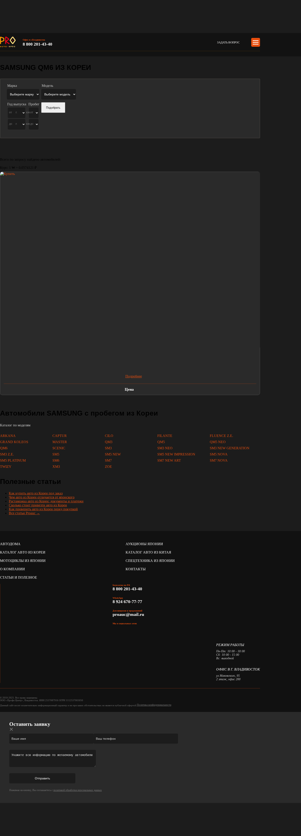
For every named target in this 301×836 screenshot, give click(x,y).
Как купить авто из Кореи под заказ (36, 493)
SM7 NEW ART (169, 460)
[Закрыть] (11, 729)
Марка (12, 85)
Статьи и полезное (18, 577)
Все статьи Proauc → (24, 513)
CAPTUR (59, 436)
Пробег (33, 104)
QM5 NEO (218, 442)
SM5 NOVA (219, 454)
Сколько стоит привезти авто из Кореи (38, 505)
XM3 (56, 466)
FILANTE (164, 436)
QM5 (161, 442)
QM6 (3, 448)
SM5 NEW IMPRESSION (176, 454)
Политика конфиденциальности (154, 704)
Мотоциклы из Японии (23, 561)
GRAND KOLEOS (14, 442)
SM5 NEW (113, 454)
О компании (12, 569)
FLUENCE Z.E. (221, 436)
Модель (47, 85)
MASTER (59, 442)
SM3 (108, 448)
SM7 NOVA (219, 460)
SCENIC (58, 448)
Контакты (136, 569)
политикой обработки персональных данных (77, 790)
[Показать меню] (255, 42)
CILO (109, 436)
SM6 (55, 460)
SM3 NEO (165, 448)
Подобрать (53, 107)
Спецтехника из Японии (150, 561)
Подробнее (133, 376)
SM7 (108, 460)
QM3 (108, 442)
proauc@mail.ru (128, 614)
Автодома (10, 544)
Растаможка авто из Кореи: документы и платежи (46, 501)
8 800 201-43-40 (37, 44)
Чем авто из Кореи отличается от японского (41, 497)
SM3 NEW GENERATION (229, 448)
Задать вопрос (228, 42)
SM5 (55, 454)
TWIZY (5, 466)
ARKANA (8, 436)
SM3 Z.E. (7, 454)
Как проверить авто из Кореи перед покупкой (43, 509)
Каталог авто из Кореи (22, 552)
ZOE (108, 466)
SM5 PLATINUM (13, 460)
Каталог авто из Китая (148, 552)
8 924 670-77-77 (128, 601)
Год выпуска (16, 104)
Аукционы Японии (144, 544)
